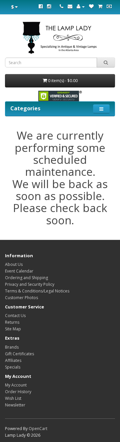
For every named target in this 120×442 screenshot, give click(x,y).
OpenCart (38, 428)
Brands (12, 347)
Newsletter (15, 405)
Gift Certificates (19, 354)
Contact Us (15, 315)
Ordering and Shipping (26, 277)
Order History (18, 391)
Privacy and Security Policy (29, 284)
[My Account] (81, 6)
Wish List (13, 398)
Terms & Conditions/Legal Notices (37, 291)
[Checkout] (109, 6)
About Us (14, 264)
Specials (12, 367)
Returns (12, 322)
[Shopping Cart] (100, 6)
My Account (16, 385)
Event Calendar (19, 271)
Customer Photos (21, 297)
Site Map (13, 329)
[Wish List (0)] (91, 6)
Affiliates (13, 360)
